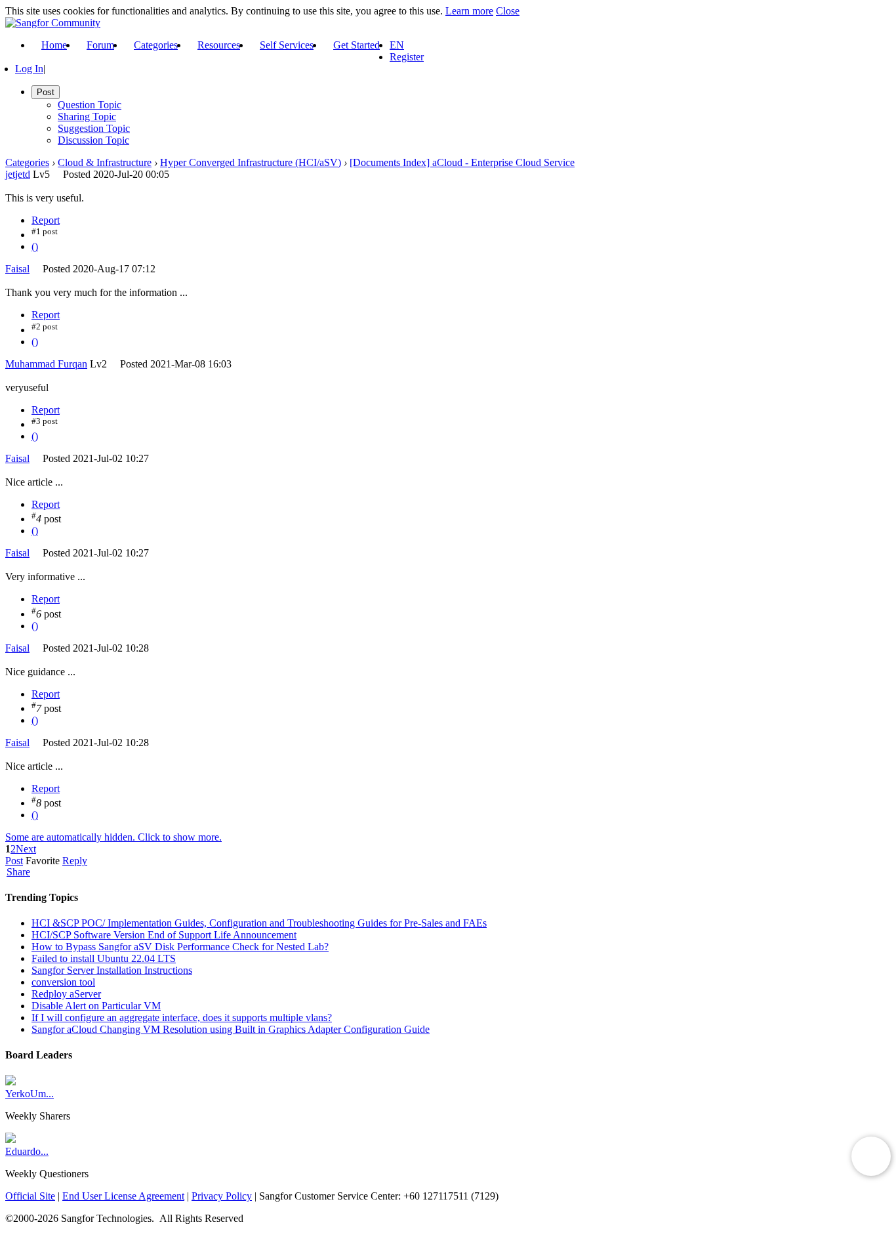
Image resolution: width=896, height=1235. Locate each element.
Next (26, 848)
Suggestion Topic (94, 128)
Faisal (17, 268)
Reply (74, 860)
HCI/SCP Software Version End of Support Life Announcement (163, 934)
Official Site (30, 1196)
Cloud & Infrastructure (105, 162)
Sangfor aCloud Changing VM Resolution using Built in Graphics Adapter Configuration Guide (230, 1029)
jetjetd (17, 174)
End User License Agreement (123, 1196)
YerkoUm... (29, 1093)
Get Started (356, 45)
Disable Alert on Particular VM (96, 1005)
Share (18, 872)
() (34, 246)
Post (14, 860)
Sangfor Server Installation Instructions (111, 970)
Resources (218, 45)
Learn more (469, 10)
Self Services (287, 45)
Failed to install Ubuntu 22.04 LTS (103, 958)
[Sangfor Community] (52, 22)
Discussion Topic (93, 140)
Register (407, 56)
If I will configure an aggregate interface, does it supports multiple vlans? (181, 1017)
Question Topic (89, 104)
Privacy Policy (222, 1196)
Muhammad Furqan (46, 363)
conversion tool (63, 982)
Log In (29, 68)
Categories (156, 45)
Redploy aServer (66, 993)
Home (54, 45)
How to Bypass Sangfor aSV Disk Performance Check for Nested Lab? (180, 946)
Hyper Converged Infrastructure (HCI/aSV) (250, 162)
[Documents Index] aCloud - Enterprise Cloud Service (462, 162)
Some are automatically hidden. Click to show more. (113, 837)
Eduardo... (27, 1151)
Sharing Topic (87, 116)
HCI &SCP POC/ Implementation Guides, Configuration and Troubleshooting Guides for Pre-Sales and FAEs (259, 923)
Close (507, 10)
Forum (100, 45)
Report (45, 220)
